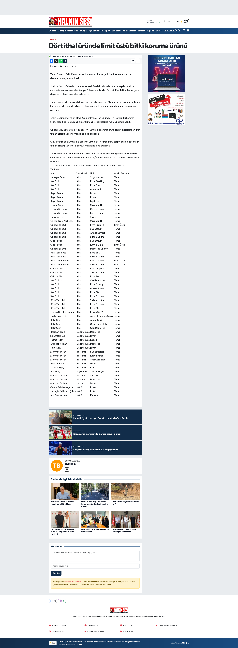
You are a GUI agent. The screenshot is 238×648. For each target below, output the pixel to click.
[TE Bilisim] (57, 465)
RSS (53, 643)
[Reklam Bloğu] (166, 73)
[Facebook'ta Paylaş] (51, 61)
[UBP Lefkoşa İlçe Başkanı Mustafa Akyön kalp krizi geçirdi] (65, 519)
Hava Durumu (93, 625)
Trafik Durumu (128, 625)
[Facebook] (51, 601)
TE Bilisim (55, 66)
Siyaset (141, 31)
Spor (107, 31)
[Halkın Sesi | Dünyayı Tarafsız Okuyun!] (70, 21)
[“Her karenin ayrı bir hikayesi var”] (125, 491)
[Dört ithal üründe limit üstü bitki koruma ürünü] (95, 56)
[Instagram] (60, 601)
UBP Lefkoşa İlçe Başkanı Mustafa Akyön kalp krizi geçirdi (62, 531)
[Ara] (184, 30)
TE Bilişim (185, 643)
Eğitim (150, 31)
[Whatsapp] (64, 601)
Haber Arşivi (128, 631)
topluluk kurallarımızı (73, 581)
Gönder (56, 573)
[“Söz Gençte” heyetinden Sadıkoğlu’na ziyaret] (125, 519)
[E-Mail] (67, 469)
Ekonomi (116, 31)
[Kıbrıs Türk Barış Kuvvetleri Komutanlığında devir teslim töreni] (95, 491)
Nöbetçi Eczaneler (59, 625)
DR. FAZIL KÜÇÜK (172, 31)
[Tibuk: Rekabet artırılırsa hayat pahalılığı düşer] (65, 491)
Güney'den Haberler (68, 31)
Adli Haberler (129, 31)
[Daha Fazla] (65, 61)
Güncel (52, 31)
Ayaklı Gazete (96, 31)
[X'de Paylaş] (56, 61)
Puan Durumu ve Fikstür (168, 625)
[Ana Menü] (187, 30)
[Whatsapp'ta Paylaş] (61, 61)
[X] (55, 601)
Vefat (159, 31)
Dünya (83, 31)
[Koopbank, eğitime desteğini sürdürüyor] (95, 519)
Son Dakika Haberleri (95, 631)
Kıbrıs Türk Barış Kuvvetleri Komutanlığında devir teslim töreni (94, 504)
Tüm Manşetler (58, 631)
